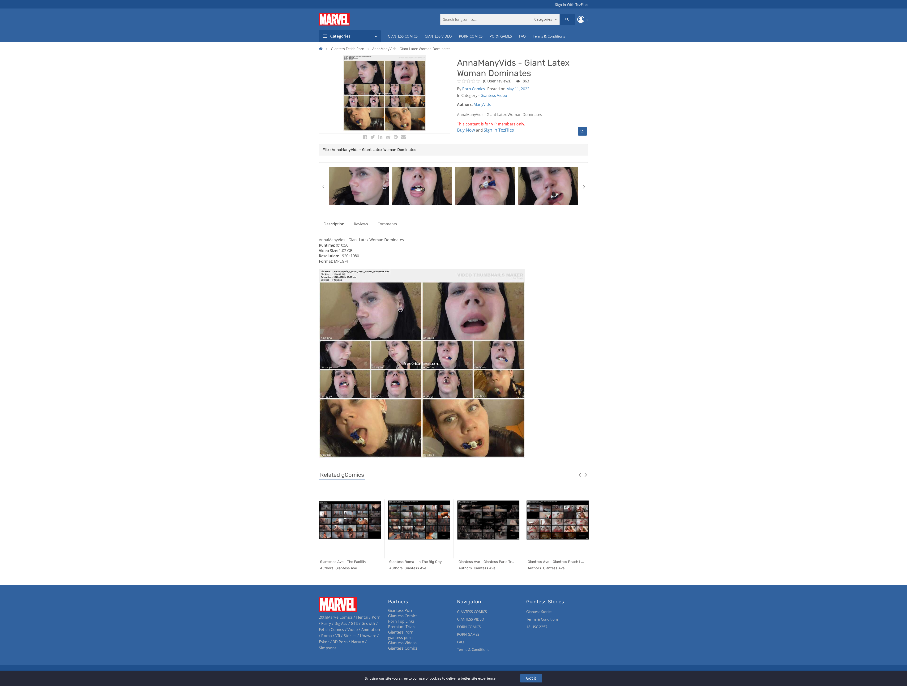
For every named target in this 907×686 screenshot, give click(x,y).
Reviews (361, 224)
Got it (531, 678)
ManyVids (482, 104)
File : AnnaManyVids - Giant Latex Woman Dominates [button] (369, 149)
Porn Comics (473, 88)
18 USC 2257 (537, 626)
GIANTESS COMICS (403, 36)
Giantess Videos (402, 642)
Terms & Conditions (549, 36)
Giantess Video (493, 95)
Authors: (465, 104)
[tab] (453, 149)
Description (334, 224)
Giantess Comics (403, 615)
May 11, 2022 (517, 88)
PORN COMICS (471, 36)
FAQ (522, 36)
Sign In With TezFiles (571, 4)
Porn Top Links (401, 621)
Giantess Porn (400, 610)
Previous (323, 186)
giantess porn (400, 637)
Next (584, 186)
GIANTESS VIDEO (438, 36)
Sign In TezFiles (499, 130)
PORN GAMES (501, 36)
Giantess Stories (539, 611)
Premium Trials (401, 626)
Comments (387, 224)
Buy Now (466, 130)
